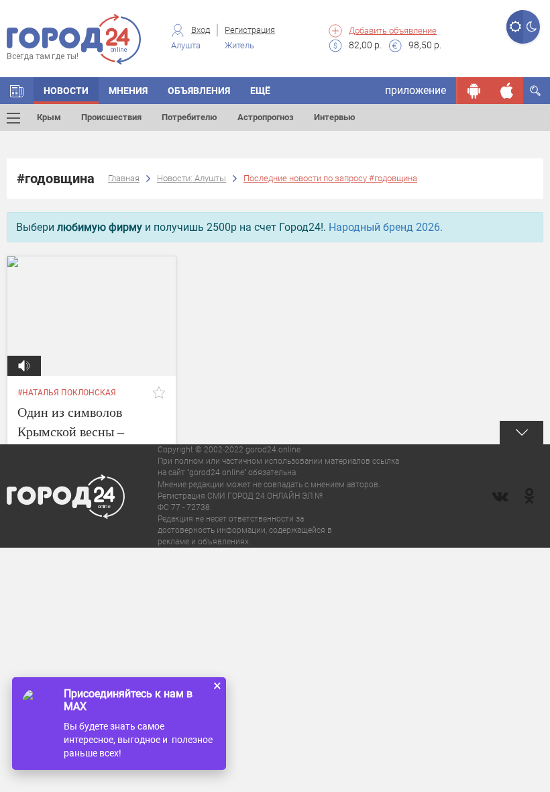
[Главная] (17, 90)
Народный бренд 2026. (386, 227)
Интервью (334, 117)
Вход (200, 30)
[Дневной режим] (514, 27)
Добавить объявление (393, 31)
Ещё (260, 90)
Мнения (128, 90)
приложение (415, 90)
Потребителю (189, 117)
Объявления (199, 90)
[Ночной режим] (531, 27)
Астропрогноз (265, 117)
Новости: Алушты (191, 178)
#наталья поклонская (66, 392)
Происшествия (111, 117)
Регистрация (250, 30)
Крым (49, 117)
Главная (124, 178)
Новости (66, 90)
